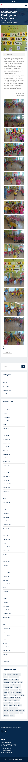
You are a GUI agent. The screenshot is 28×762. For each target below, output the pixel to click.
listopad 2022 (6, 565)
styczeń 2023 (6, 558)
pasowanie (6, 697)
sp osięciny (16, 702)
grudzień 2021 (6, 606)
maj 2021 (5, 632)
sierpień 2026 (6, 406)
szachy (10, 705)
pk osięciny (17, 697)
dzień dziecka (6, 682)
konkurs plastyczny (17, 692)
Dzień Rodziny (17, 687)
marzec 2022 (6, 595)
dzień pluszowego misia (15, 684)
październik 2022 (7, 569)
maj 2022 (5, 587)
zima (21, 713)
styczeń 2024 (6, 513)
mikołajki (11, 695)
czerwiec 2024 (6, 495)
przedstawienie (16, 700)
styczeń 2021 (6, 647)
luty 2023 (5, 554)
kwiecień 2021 (6, 635)
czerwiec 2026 (6, 409)
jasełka (5, 692)
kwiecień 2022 (6, 591)
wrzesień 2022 (6, 572)
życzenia (12, 715)
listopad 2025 (6, 435)
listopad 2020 (6, 654)
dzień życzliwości (14, 689)
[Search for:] (14, 366)
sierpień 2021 (6, 621)
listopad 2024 (6, 480)
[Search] (23, 366)
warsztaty (6, 708)
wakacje (20, 705)
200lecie (5, 379)
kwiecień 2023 (6, 546)
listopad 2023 (6, 521)
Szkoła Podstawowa (7, 394)
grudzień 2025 (6, 432)
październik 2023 (7, 524)
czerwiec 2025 (6, 454)
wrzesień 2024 (6, 487)
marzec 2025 (6, 465)
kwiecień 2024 (6, 502)
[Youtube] (5, 731)
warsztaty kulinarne (13, 708)
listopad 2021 (6, 609)
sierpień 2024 (6, 491)
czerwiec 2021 (6, 628)
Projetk (9, 700)
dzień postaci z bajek (8, 687)
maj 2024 (5, 498)
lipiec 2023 (5, 535)
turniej (15, 705)
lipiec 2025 (5, 450)
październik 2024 (7, 483)
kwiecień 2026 (6, 417)
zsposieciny (7, 352)
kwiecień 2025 (6, 461)
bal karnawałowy (16, 674)
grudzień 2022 (6, 561)
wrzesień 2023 (6, 528)
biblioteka (6, 677)
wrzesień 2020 (6, 661)
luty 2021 (5, 643)
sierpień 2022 (6, 576)
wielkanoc (6, 713)
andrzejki (9, 674)
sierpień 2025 (6, 446)
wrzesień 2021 (6, 617)
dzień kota (20, 682)
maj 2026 (5, 413)
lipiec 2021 (5, 624)
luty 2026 (5, 424)
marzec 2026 (6, 420)
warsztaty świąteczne (19, 710)
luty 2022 (5, 598)
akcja (5, 674)
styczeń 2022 (6, 602)
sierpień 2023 (6, 532)
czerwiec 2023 (6, 539)
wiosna (11, 713)
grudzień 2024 (6, 476)
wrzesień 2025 (6, 443)
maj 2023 (5, 543)
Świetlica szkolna (7, 390)
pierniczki (12, 697)
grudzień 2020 (6, 650)
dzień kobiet (13, 682)
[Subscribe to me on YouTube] (14, 1)
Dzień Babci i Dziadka (13, 677)
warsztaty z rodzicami (8, 710)
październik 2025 (7, 439)
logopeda (6, 695)
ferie (20, 689)
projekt (5, 700)
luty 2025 (5, 469)
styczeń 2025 (6, 472)
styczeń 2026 (6, 428)
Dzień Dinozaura (15, 679)
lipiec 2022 (5, 580)
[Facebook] (2, 731)
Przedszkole (6, 386)
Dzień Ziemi (6, 689)
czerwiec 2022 (6, 584)
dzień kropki (6, 684)
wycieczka (16, 713)
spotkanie (6, 705)
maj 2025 (5, 458)
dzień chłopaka (7, 679)
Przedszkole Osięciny (8, 702)
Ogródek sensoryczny (19, 695)
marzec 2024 (6, 506)
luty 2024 (5, 509)
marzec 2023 (6, 550)
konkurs (10, 692)
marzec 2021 (6, 639)
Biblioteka (5, 382)
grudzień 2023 (6, 517)
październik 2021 (7, 613)
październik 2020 (7, 658)
